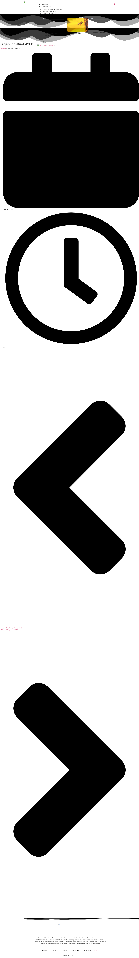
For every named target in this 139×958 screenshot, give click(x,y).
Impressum (87, 950)
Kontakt (44, 43)
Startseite (45, 4)
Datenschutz (76, 950)
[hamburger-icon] (113, 4)
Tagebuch (45, 41)
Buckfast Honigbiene (49, 13)
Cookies (96, 950)
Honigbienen (45, 6)
